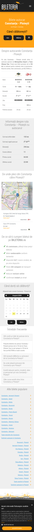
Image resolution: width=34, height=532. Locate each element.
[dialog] (17, 517)
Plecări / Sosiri (6, 217)
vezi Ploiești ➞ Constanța (17, 27)
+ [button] (4, 184)
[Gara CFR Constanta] (17, 195)
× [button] (32, 505)
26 (14, 313)
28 (20, 313)
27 (17, 313)
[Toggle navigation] (30, 6)
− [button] (4, 187)
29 (24, 313)
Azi (8, 38)
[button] (17, 525)
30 (27, 313)
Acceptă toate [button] (17, 528)
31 (6, 316)
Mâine (18, 38)
